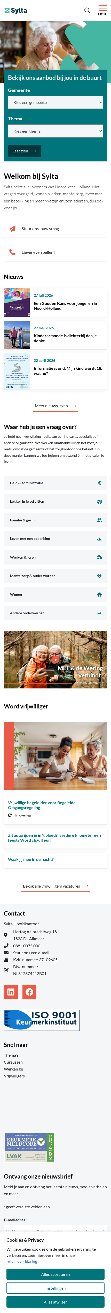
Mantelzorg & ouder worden (33, 575)
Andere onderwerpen (27, 613)
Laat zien (20, 150)
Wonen (16, 594)
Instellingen (55, 1288)
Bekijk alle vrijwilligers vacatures (51, 885)
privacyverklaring (21, 1261)
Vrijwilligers (14, 1075)
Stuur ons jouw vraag (40, 228)
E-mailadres (16, 1219)
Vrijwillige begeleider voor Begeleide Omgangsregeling (42, 805)
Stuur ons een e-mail (31, 952)
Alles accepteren (55, 1274)
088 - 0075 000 (26, 945)
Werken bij (13, 1068)
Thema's (11, 1055)
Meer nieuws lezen (51, 405)
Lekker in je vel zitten (27, 501)
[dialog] (55, 1272)
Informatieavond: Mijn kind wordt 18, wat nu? (68, 370)
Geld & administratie (26, 483)
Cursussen (13, 1061)
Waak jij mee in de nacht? (31, 859)
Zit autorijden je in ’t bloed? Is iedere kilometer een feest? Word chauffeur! (54, 837)
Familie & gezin (22, 520)
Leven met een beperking (30, 538)
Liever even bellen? (38, 252)
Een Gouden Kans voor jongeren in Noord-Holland (65, 305)
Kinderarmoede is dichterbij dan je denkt (65, 338)
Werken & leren (23, 557)
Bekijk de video (89, 682)
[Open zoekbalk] (87, 10)
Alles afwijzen (55, 1302)
